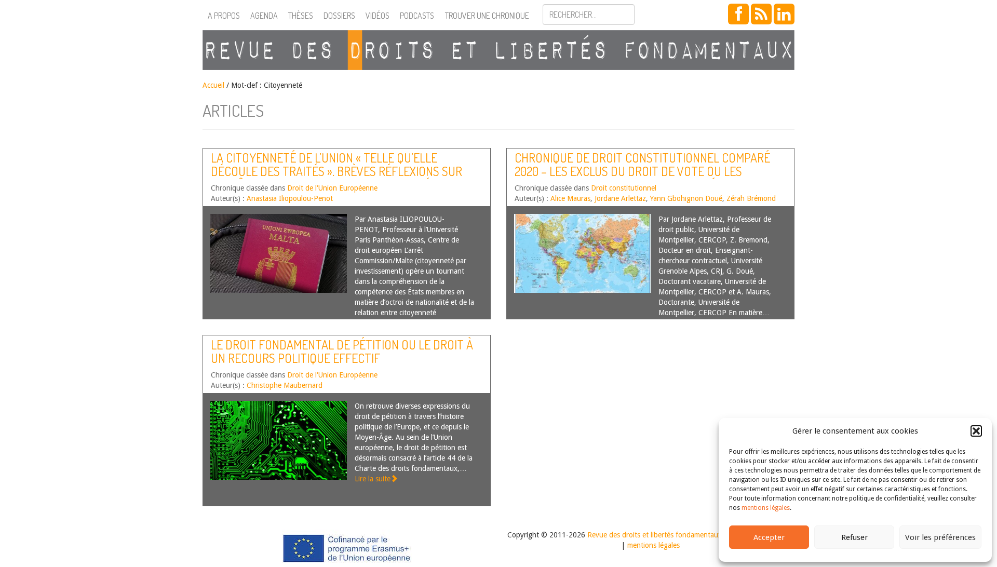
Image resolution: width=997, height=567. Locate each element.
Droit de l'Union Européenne (332, 188)
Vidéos (377, 15)
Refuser (854, 537)
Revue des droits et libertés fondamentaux (654, 535)
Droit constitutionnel (623, 188)
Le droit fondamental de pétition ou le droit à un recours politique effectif (342, 351)
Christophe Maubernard (284, 385)
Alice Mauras (570, 198)
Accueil (213, 85)
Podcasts (417, 15)
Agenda (264, 15)
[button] (976, 431)
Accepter (769, 537)
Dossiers (339, 15)
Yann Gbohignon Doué (686, 198)
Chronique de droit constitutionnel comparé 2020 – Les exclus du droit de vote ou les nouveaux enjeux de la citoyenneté (642, 171)
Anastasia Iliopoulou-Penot (290, 198)
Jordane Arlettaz (620, 198)
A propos (224, 15)
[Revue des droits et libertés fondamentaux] (498, 50)
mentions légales (766, 507)
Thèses (300, 15)
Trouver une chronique (487, 15)
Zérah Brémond (751, 198)
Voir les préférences (940, 537)
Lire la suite (372, 479)
